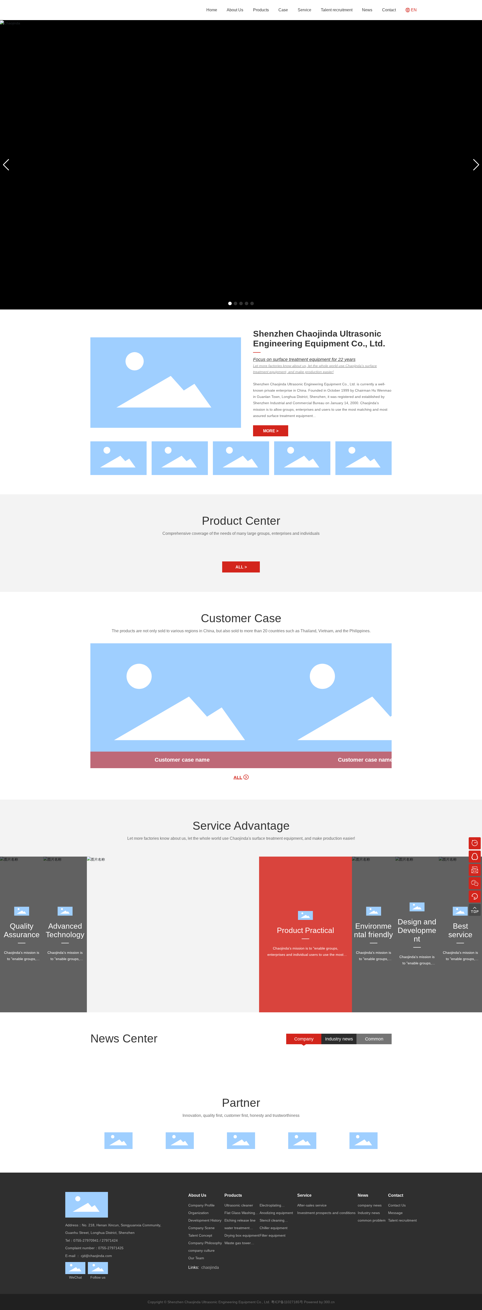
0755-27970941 (86, 1240)
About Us (235, 10)
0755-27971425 (111, 1248)
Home (211, 10)
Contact (389, 10)
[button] (230, 303)
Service (304, 10)
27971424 (110, 1240)
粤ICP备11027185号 (287, 1302)
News (367, 10)
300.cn (329, 1302)
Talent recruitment (336, 10)
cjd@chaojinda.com (96, 1256)
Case (283, 10)
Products (261, 10)
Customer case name (182, 760)
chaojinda (210, 1267)
